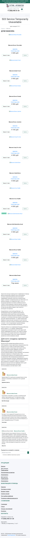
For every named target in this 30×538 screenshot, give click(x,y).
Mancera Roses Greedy (15, 96)
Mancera (15, 49)
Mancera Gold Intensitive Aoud (15, 224)
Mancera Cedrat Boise (15, 173)
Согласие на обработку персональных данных (11, 454)
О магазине (4, 504)
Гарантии (3, 487)
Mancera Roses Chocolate (15, 45)
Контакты (3, 511)
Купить (25, 55)
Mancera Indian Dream (15, 275)
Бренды (3, 466)
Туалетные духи (15, 51)
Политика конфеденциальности (9, 498)
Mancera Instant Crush (15, 70)
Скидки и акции (5, 493)
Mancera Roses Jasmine (15, 122)
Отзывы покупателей (6, 509)
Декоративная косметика (7, 472)
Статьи (3, 506)
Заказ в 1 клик (6, 55)
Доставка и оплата (6, 489)
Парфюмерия (4, 470)
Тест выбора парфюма (7, 496)
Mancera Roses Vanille (15, 249)
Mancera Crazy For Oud (15, 147)
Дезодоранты (4, 474)
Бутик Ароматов (11, 535)
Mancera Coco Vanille (15, 198)
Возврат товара (5, 491)
